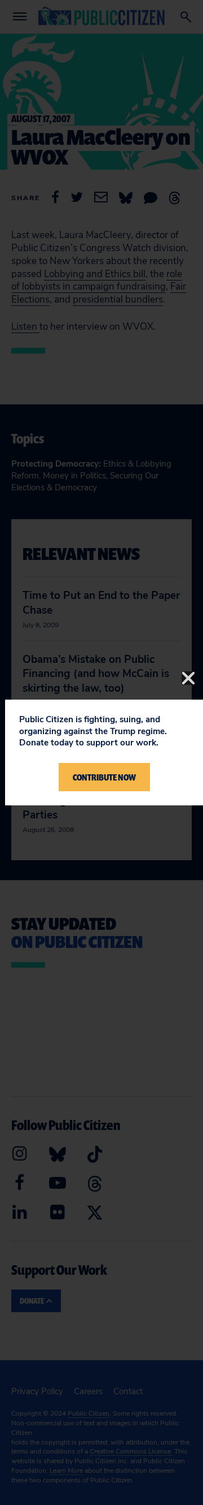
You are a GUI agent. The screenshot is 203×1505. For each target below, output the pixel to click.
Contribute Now (104, 777)
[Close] (188, 678)
